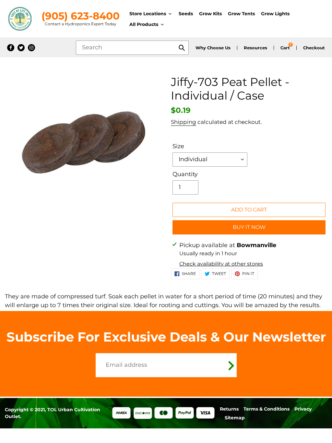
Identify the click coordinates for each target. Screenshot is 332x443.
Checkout (314, 48)
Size (178, 146)
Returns (229, 409)
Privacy (303, 409)
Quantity (185, 174)
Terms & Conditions (266, 409)
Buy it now (249, 227)
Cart (285, 48)
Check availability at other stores (221, 264)
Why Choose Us (213, 48)
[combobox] (132, 48)
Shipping (183, 122)
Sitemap (235, 418)
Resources (255, 48)
